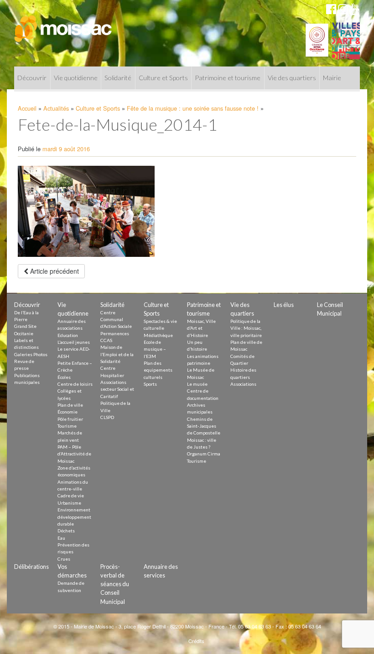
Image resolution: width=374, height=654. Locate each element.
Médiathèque (158, 335)
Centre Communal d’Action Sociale (116, 319)
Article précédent (53, 271)
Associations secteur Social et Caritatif (117, 389)
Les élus (284, 304)
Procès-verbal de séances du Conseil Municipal (114, 584)
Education (67, 335)
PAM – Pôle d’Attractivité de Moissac (74, 454)
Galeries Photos (30, 354)
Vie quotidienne (76, 78)
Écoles (64, 377)
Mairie (332, 78)
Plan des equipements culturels (158, 370)
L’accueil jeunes (73, 342)
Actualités (56, 108)
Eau (61, 538)
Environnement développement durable (74, 516)
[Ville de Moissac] (63, 24)
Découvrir (32, 78)
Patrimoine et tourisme (227, 78)
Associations (243, 384)
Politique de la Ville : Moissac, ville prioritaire (246, 328)
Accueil (27, 108)
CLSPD (107, 417)
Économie (67, 411)
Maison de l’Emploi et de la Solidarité (117, 354)
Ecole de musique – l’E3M (155, 349)
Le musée (197, 384)
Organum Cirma (203, 453)
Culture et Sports (163, 78)
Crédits (196, 640)
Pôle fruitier (70, 419)
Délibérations (31, 566)
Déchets (66, 530)
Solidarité (117, 78)
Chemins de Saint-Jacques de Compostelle (203, 426)
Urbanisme (69, 503)
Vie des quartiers (292, 78)
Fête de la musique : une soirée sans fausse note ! (193, 108)
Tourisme (67, 426)
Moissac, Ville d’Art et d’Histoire (201, 328)
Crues (63, 559)
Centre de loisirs (75, 384)
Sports (150, 384)
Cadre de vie (70, 495)
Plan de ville (70, 405)
